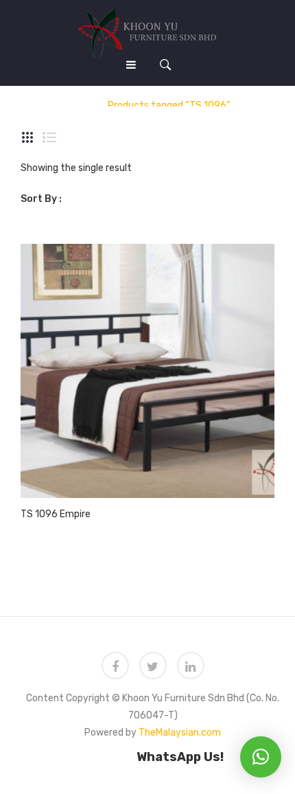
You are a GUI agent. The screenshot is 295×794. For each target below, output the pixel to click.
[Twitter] (153, 665)
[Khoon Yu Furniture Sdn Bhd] (147, 32)
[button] (260, 757)
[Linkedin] (190, 665)
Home (79, 105)
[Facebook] (115, 665)
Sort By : (41, 199)
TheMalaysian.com (180, 732)
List (49, 137)
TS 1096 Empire (56, 514)
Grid (27, 137)
